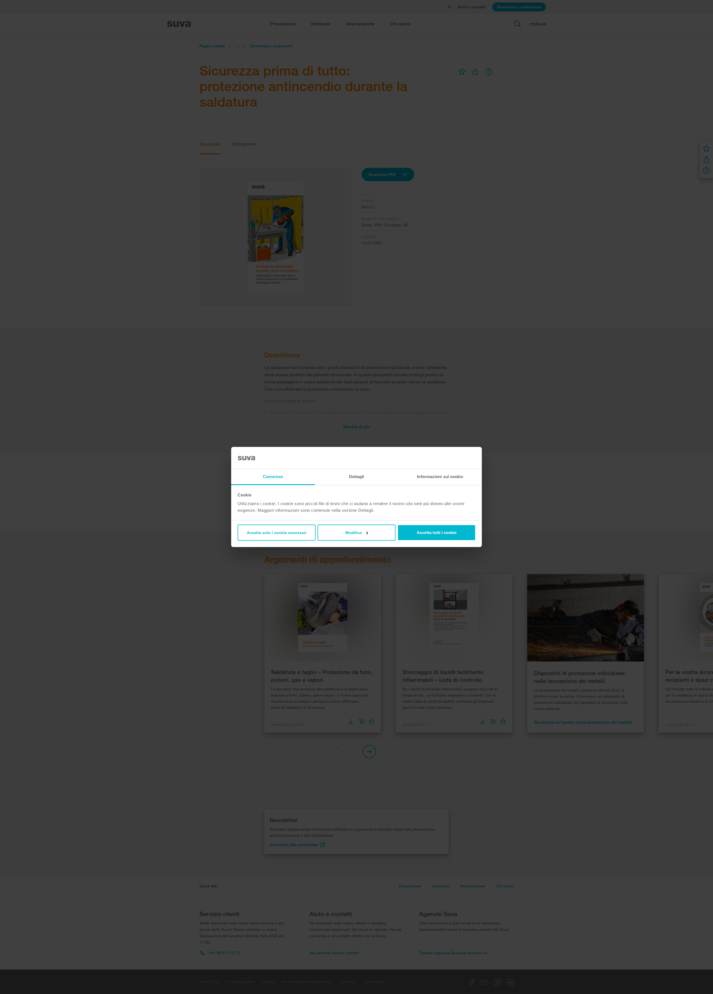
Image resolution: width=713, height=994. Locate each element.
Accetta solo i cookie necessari (276, 532)
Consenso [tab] (273, 476)
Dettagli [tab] (356, 476)
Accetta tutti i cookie (436, 532)
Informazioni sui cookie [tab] (440, 476)
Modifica (353, 532)
